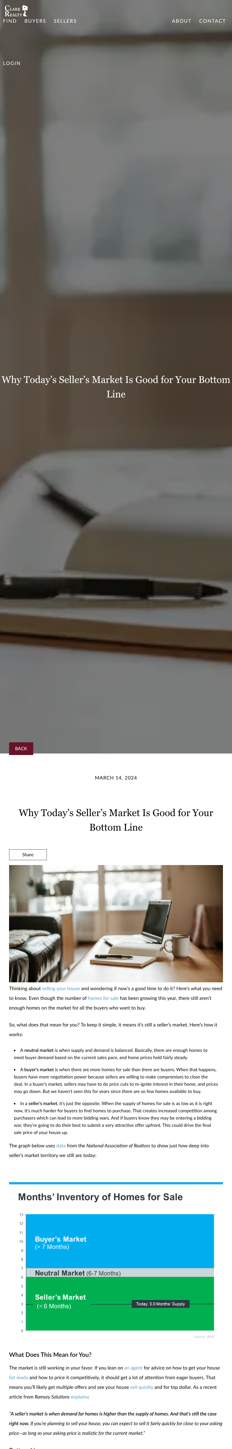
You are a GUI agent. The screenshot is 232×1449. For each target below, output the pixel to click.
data (61, 1146)
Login (12, 63)
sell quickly (141, 1387)
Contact (212, 21)
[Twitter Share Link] (28, 871)
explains (79, 1397)
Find (10, 21)
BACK (21, 748)
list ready (18, 1377)
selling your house (61, 988)
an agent (133, 1368)
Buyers (35, 21)
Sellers (65, 21)
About (182, 21)
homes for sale (103, 998)
